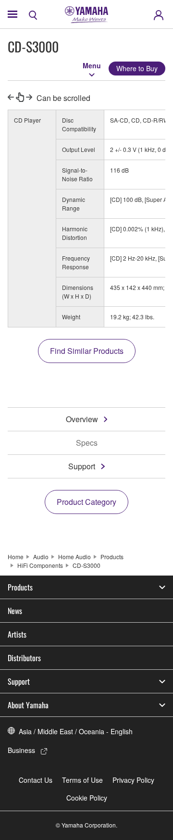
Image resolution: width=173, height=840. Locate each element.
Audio (41, 556)
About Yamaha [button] (28, 705)
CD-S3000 (86, 565)
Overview (82, 419)
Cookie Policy (86, 797)
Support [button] (19, 681)
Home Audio (74, 556)
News (15, 610)
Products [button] (20, 587)
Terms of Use (82, 780)
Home (16, 556)
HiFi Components (40, 565)
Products (112, 556)
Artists (17, 634)
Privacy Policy (133, 780)
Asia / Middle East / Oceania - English (76, 731)
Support (81, 466)
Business (21, 750)
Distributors (24, 658)
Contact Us (35, 780)
